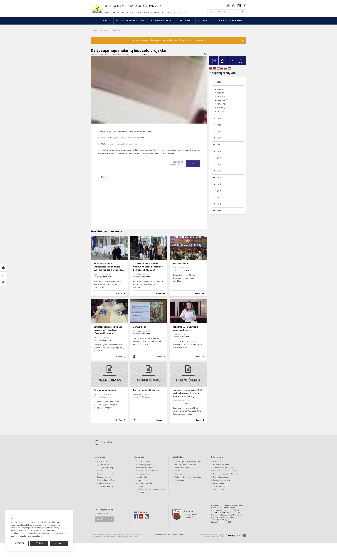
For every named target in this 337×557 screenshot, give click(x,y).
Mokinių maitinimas (143, 477)
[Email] (147, 516)
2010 (219, 204)
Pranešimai (116, 30)
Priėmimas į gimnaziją (105, 486)
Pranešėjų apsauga (220, 477)
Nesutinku (39, 543)
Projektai (177, 471)
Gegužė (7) (221, 97)
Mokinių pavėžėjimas (144, 474)
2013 (219, 191)
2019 (219, 158)
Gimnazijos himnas (104, 477)
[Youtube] (141, 516)
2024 (219, 125)
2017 (219, 171)
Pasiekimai (101, 471)
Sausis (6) (221, 111)
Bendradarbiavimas (104, 483)
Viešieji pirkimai (180, 474)
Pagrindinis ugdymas (144, 465)
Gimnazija (171, 12)
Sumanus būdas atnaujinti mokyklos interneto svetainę (209, 537)
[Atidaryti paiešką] (243, 12)
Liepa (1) (220, 89)
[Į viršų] (244, 535)
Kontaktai (184, 12)
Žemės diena (139, 327)
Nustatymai (19, 543)
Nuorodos (217, 461)
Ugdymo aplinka (103, 465)
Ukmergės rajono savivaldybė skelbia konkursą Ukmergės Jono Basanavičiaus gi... (187, 393)
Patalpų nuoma (141, 480)
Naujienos (104, 30)
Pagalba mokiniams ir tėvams (147, 471)
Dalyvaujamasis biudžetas (146, 390)
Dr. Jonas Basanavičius (105, 480)
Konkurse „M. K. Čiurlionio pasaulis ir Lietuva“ (185, 328)
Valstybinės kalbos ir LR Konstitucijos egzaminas (150, 490)
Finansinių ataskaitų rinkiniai (185, 465)
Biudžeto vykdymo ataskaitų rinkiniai (188, 461)
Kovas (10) (221, 104)
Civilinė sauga (218, 483)
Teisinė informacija (220, 486)
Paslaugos (127, 12)
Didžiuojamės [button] (186, 21)
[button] (228, 5)
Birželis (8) (221, 93)
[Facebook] (136, 516)
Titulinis (94, 30)
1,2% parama (179, 480)
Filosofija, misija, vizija (105, 468)
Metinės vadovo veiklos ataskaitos (187, 477)
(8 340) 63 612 (219, 512)
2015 (219, 184)
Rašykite (100, 519)
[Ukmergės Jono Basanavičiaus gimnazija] (99, 8)
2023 (219, 132)
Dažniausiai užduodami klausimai (226, 474)
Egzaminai (139, 486)
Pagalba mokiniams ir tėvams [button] (130, 21)
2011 (219, 197)
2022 (219, 138)
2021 (219, 145)
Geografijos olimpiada (105, 390)
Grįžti (103, 177)
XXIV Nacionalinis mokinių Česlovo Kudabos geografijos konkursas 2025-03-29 (148, 266)
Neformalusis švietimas (144, 468)
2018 (219, 164)
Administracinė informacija (149, 12)
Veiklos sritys (112, 12)
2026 (219, 82)
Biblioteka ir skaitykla (144, 483)
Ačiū (193, 164)
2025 (219, 118)
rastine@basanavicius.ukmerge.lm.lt (229, 515)
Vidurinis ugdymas (143, 461)
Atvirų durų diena (181, 263)
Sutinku (58, 543)
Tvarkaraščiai (106, 442)
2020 (219, 151)
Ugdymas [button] (106, 21)
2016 (219, 178)
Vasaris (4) (221, 108)
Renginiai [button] (202, 21)
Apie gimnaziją (102, 461)
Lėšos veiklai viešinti (182, 468)
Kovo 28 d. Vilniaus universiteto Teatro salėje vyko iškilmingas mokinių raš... (109, 266)
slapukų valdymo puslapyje (31, 536)
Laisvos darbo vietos (221, 465)
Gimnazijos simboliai (105, 474)
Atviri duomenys (219, 489)
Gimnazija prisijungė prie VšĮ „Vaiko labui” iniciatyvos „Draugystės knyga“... (108, 330)
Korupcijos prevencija (221, 480)
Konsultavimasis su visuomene (225, 471)
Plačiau (119, 293)
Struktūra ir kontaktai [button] (230, 21)
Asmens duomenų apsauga (223, 468)
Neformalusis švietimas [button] (162, 21)
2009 (219, 211)
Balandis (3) (222, 100)
